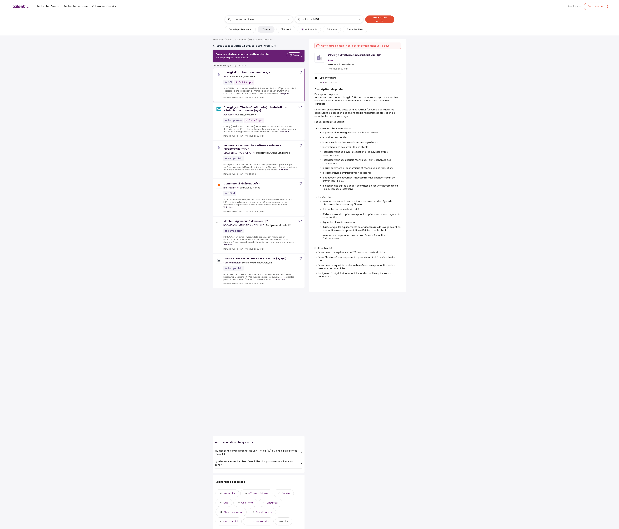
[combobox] (259, 19)
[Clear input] (288, 19)
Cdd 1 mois (247, 502)
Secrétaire (229, 493)
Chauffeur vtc (264, 512)
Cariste (286, 493)
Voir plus (284, 93)
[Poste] (256, 19)
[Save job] (300, 72)
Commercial (230, 521)
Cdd (225, 502)
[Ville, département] (326, 19)
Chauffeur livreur (233, 512)
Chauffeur (272, 502)
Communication (260, 521)
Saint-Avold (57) (243, 40)
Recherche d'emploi (222, 40)
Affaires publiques (258, 493)
